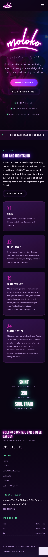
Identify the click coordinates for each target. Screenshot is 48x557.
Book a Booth (24, 83)
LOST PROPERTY (10, 485)
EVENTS (6, 465)
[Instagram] (5, 446)
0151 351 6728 (9, 509)
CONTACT (7, 480)
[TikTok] (19, 446)
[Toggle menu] (42, 5)
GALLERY (7, 476)
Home (5, 460)
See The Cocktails (24, 92)
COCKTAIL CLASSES (11, 470)
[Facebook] (12, 446)
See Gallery (15, 193)
